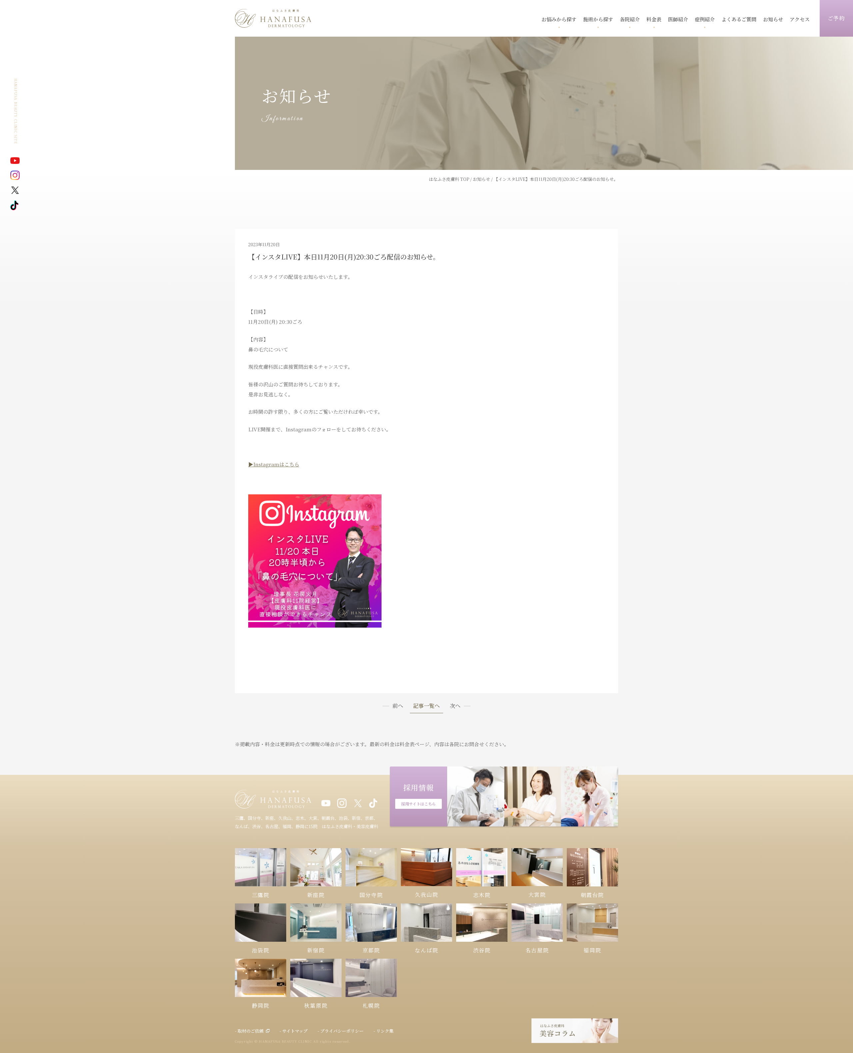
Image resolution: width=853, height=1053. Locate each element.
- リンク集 (384, 1031)
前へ (398, 706)
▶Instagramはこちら (273, 464)
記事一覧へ (426, 706)
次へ (455, 706)
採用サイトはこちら (418, 803)
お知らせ (481, 179)
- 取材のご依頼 (249, 1031)
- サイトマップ (294, 1031)
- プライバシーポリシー (341, 1031)
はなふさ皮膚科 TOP (449, 179)
